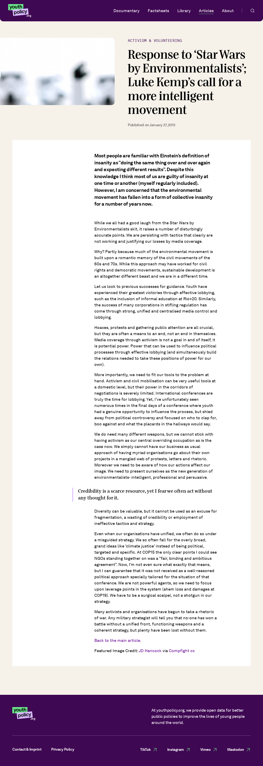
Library (184, 10)
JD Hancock (150, 650)
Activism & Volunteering (155, 40)
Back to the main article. (117, 640)
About (228, 10)
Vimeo (205, 749)
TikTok (145, 749)
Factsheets (158, 10)
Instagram (175, 749)
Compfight (179, 650)
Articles (206, 10)
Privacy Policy (62, 749)
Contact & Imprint (26, 749)
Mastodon (235, 749)
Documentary (126, 10)
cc (192, 650)
